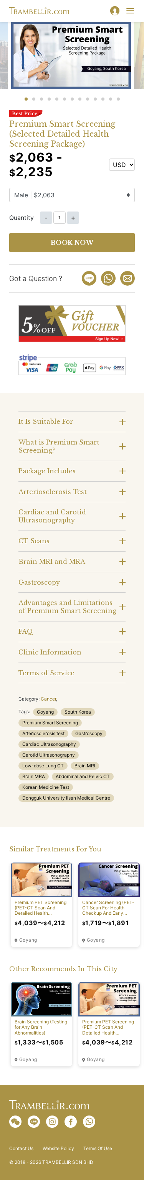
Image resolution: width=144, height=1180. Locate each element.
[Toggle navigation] (130, 10)
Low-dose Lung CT (43, 765)
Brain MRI (84, 765)
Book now (72, 242)
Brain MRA (33, 776)
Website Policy (58, 1148)
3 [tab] (41, 99)
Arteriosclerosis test (43, 733)
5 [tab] (56, 99)
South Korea (78, 712)
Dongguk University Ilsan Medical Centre (66, 798)
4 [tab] (49, 99)
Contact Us (21, 1148)
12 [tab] (110, 99)
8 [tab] (79, 99)
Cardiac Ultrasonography (49, 744)
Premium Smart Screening (50, 723)
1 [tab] (26, 99)
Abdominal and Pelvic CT (83, 776)
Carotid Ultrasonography (48, 755)
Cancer (48, 699)
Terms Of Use (97, 1148)
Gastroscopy (89, 733)
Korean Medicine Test (45, 787)
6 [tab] (64, 99)
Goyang (45, 712)
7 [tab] (72, 99)
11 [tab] (102, 99)
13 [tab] (118, 99)
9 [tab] (87, 99)
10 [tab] (95, 99)
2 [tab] (33, 99)
